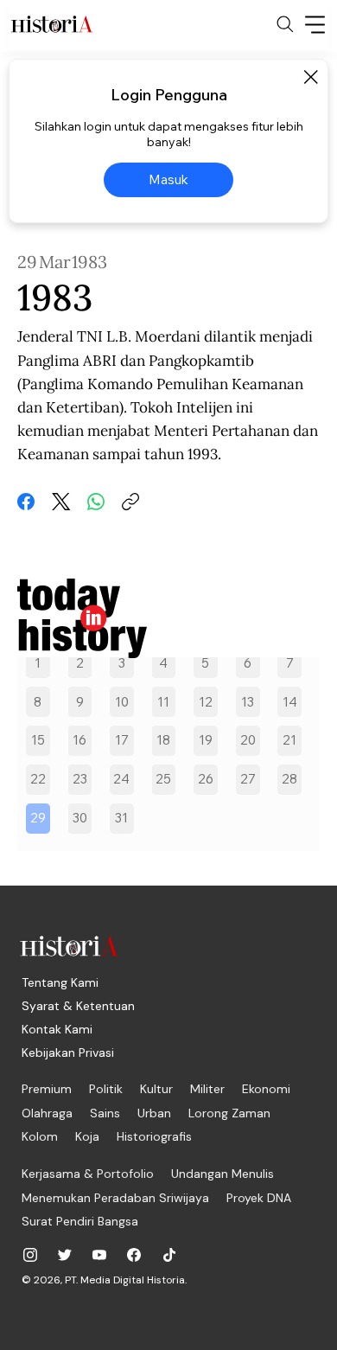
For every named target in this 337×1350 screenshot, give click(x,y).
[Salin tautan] (130, 501)
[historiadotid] (30, 1255)
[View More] (168, 618)
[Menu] (315, 24)
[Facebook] (26, 501)
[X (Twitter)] (61, 501)
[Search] (285, 24)
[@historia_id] (65, 1255)
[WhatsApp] (96, 501)
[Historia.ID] (52, 24)
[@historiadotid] (99, 1255)
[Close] (310, 77)
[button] (38, 818)
